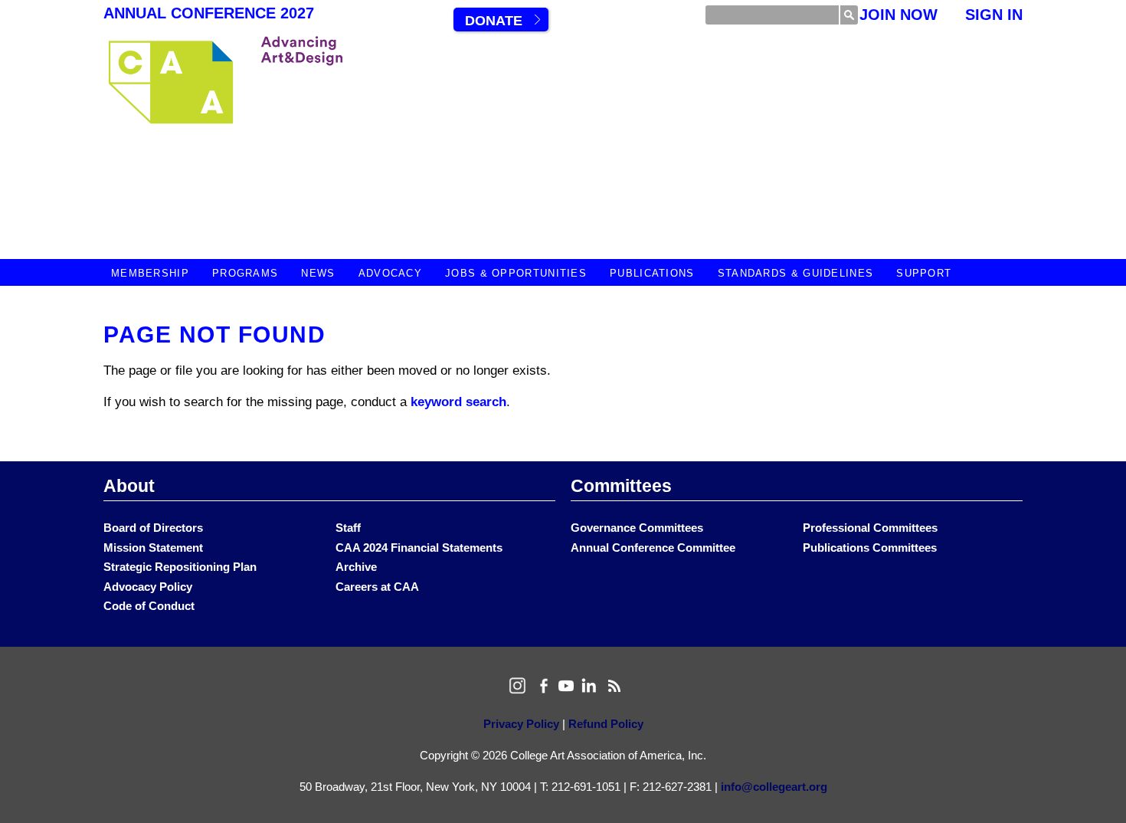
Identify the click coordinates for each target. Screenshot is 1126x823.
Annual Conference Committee (653, 547)
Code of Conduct (149, 605)
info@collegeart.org (774, 786)
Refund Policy (605, 723)
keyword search (458, 402)
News (318, 273)
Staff (348, 527)
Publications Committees (870, 547)
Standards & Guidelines (796, 273)
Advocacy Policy (147, 586)
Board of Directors (153, 527)
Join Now (898, 14)
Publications (652, 273)
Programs (245, 273)
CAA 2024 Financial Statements (419, 547)
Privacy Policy (521, 723)
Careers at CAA (377, 586)
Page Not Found (214, 334)
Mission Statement (153, 547)
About (129, 486)
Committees (621, 486)
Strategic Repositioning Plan (180, 566)
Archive (356, 566)
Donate (493, 20)
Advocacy (390, 273)
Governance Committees (637, 527)
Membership (150, 273)
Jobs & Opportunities (516, 273)
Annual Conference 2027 (208, 13)
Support (923, 273)
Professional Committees (870, 527)
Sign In (994, 14)
